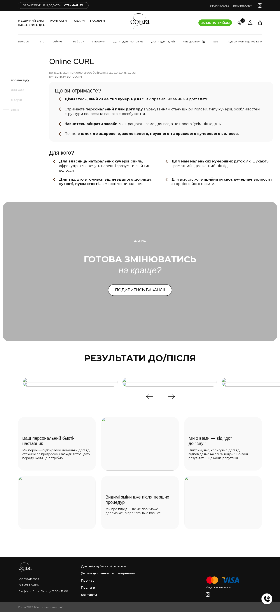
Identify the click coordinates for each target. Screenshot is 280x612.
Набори (78, 41)
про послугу (20, 80)
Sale (215, 41)
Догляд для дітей (163, 41)
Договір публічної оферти (103, 566)
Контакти (58, 20)
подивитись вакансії (140, 290)
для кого (17, 90)
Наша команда (31, 25)
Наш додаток (191, 41)
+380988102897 (241, 5)
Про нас (87, 580)
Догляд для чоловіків (128, 41)
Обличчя (58, 41)
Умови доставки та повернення (108, 573)
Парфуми (98, 41)
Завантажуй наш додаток (53, 5)
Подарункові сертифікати (244, 41)
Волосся (24, 41)
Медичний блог (31, 20)
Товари (78, 20)
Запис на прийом (215, 22)
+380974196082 (218, 5)
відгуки (16, 99)
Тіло (41, 41)
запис (15, 109)
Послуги (97, 20)
